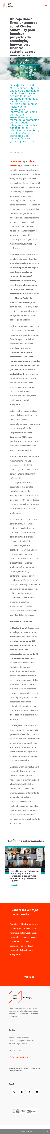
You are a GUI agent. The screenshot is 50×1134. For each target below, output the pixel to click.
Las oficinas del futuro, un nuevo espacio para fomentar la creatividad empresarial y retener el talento (24, 875)
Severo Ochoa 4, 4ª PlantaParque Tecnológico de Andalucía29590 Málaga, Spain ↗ (21, 1041)
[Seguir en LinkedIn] (22, 1092)
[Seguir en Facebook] (29, 1092)
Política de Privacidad (22, 1068)
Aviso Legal (12, 1068)
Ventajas (29, 976)
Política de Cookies (35, 1068)
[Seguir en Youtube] (37, 1092)
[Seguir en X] (14, 1092)
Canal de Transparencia (15, 1070)
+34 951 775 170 (15, 1050)
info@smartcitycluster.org (18, 1057)
